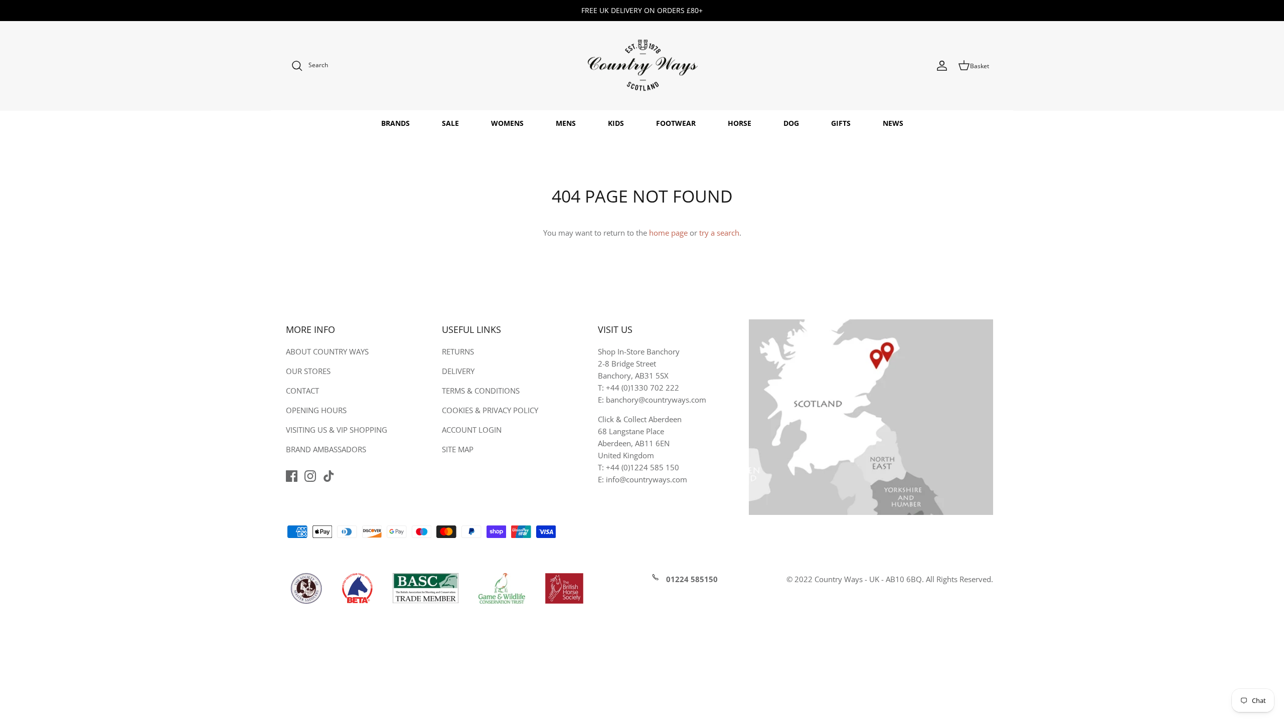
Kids (616, 123)
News (893, 123)
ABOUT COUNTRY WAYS (327, 351)
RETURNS (458, 351)
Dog (791, 123)
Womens (507, 123)
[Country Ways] (642, 66)
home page (668, 233)
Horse (739, 123)
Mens (566, 123)
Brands (395, 123)
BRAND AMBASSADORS (326, 449)
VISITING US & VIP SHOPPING (336, 430)
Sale (450, 123)
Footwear (676, 123)
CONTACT (302, 391)
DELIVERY (458, 371)
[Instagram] (310, 476)
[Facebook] (291, 476)
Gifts (841, 123)
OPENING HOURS (316, 410)
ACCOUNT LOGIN (472, 430)
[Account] (942, 66)
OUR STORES (308, 371)
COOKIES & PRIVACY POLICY (490, 410)
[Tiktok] (329, 476)
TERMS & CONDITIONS (481, 391)
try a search (719, 233)
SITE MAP (457, 449)
